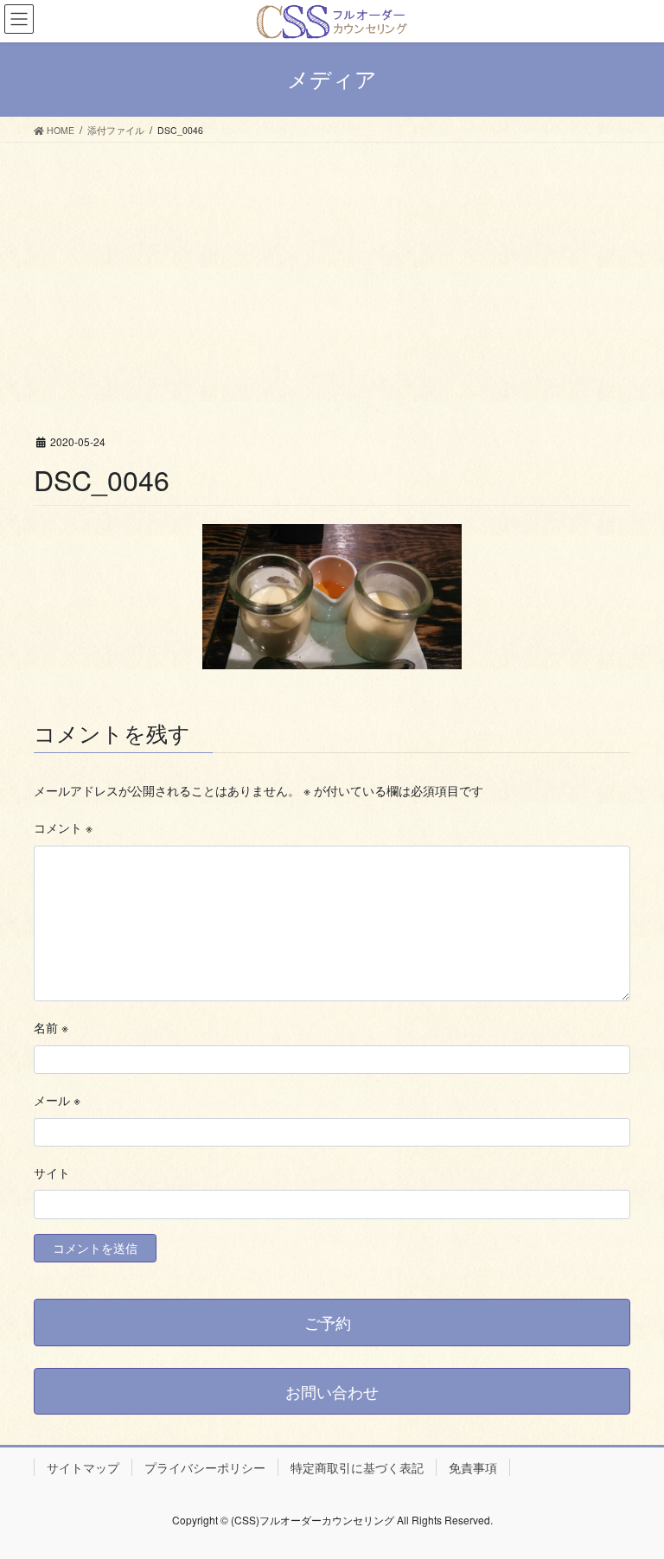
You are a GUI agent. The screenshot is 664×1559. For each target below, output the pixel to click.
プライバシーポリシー (204, 1467)
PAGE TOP (632, 1495)
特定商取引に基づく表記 (357, 1467)
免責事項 (473, 1467)
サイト (52, 1172)
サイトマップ (83, 1467)
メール (57, 1100)
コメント (63, 827)
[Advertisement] (332, 272)
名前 (51, 1027)
